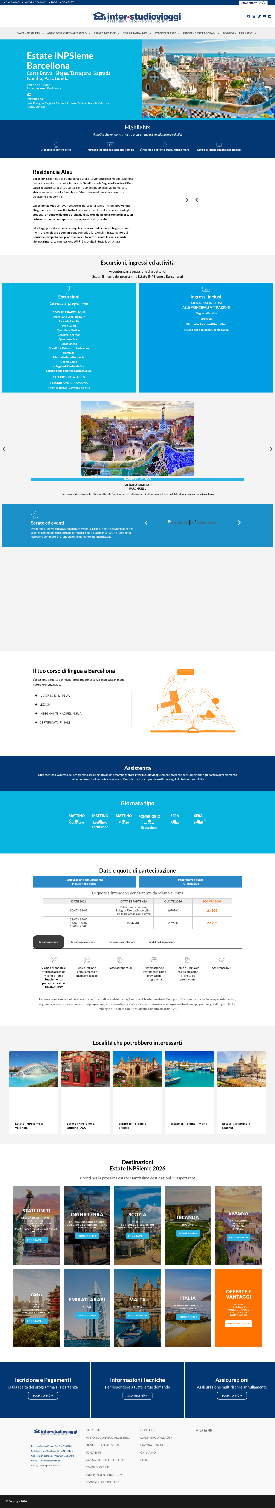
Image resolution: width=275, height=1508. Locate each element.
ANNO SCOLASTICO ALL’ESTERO (67, 33)
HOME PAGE (94, 1430)
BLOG (144, 1459)
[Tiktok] (259, 16)
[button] (197, 200)
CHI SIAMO (148, 1452)
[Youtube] (264, 16)
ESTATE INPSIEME (105, 33)
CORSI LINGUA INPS (135, 33)
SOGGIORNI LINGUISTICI (238, 33)
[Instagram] (254, 16)
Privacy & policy (38, 1465)
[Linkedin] (269, 16)
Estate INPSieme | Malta (188, 1123)
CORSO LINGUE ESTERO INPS (106, 1459)
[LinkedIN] (205, 1430)
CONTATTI (147, 1430)
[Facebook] (248, 16)
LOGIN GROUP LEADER (156, 1437)
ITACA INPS (94, 1452)
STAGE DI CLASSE (165, 33)
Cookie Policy (53, 1465)
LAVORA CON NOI (153, 1445)
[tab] (48, 941)
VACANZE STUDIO (28, 33)
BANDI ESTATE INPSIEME (103, 1445)
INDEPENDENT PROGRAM (199, 33)
